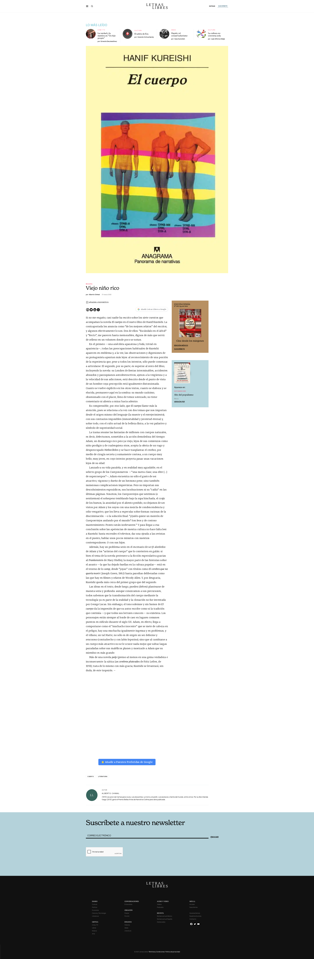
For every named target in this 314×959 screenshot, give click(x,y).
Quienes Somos (195, 913)
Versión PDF (179, 401)
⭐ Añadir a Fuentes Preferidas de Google (127, 762)
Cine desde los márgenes (190, 340)
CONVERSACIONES (131, 901)
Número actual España (164, 919)
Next (205, 327)
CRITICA (95, 922)
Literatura (102, 776)
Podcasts (160, 907)
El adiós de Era (141, 34)
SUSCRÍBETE (223, 6)
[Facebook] (87, 309)
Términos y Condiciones (157, 952)
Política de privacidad (172, 952)
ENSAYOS (128, 922)
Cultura (138, 30)
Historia (127, 925)
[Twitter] (91, 309)
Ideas (173, 30)
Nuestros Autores (195, 916)
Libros (94, 928)
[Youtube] (198, 924)
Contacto (193, 919)
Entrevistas (128, 904)
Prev (175, 327)
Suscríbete (179, 349)
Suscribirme (193, 907)
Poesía (126, 913)
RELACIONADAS (119, 808)
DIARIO (95, 901)
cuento (90, 776)
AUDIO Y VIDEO (163, 901)
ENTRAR (212, 6)
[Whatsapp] (98, 309)
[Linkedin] (94, 309)
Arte (93, 934)
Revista (89, 284)
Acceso (192, 904)
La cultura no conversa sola (214, 34)
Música (94, 931)
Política (94, 907)
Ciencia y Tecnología (99, 913)
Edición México (181, 345)
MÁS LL (192, 901)
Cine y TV (101, 30)
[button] (87, 6)
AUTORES (190, 808)
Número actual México (164, 916)
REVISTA (160, 913)
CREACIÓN (128, 910)
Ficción (126, 916)
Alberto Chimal (111, 793)
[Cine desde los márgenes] (190, 324)
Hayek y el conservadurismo (179, 34)
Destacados (161, 922)
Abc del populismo (183, 394)
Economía (95, 910)
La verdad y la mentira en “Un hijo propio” (107, 35)
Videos (159, 904)
